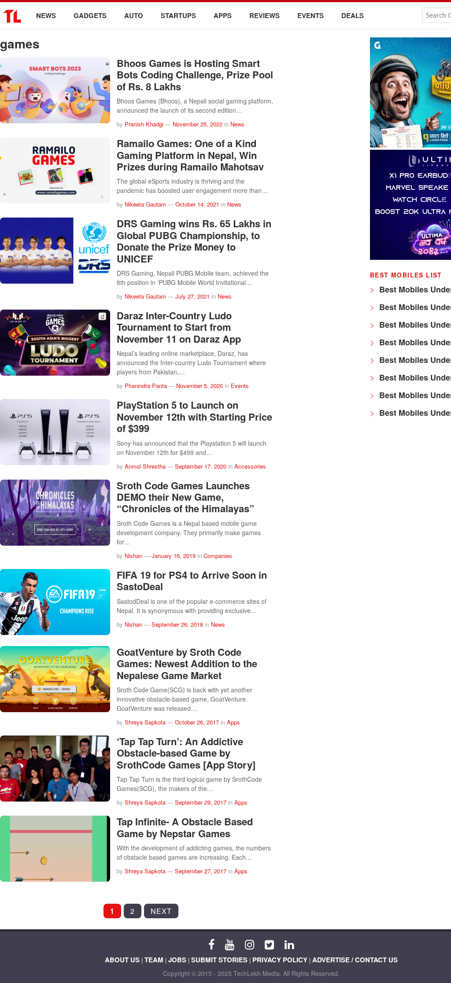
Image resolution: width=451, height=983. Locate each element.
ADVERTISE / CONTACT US (355, 960)
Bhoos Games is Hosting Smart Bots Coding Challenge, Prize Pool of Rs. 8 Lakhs (195, 74)
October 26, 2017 (197, 722)
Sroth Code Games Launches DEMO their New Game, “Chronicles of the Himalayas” (185, 497)
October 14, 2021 (197, 204)
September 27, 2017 (200, 871)
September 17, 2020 (200, 466)
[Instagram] (249, 944)
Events (310, 15)
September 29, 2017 (200, 802)
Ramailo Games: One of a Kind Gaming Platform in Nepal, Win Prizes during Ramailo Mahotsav (190, 155)
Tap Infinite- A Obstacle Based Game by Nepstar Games (185, 827)
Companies (217, 555)
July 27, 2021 (192, 296)
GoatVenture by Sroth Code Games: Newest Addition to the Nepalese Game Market (187, 663)
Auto (133, 15)
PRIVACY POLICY (279, 960)
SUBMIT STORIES (219, 960)
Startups (178, 15)
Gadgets (90, 15)
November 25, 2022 (197, 124)
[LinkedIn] (289, 944)
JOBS (177, 960)
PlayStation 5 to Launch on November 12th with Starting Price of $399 (194, 416)
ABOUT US (122, 960)
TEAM (153, 960)
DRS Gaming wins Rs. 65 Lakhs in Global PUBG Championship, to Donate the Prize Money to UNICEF (194, 240)
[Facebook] (211, 944)
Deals (352, 15)
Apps (223, 15)
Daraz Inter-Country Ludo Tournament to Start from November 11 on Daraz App (179, 327)
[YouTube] (229, 944)
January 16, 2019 (174, 555)
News (46, 15)
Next (161, 911)
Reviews (264, 15)
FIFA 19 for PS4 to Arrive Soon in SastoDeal (192, 580)
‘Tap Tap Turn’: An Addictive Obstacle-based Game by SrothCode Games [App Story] (186, 753)
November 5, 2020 (199, 385)
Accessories (250, 466)
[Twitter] (269, 944)
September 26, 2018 (177, 624)
